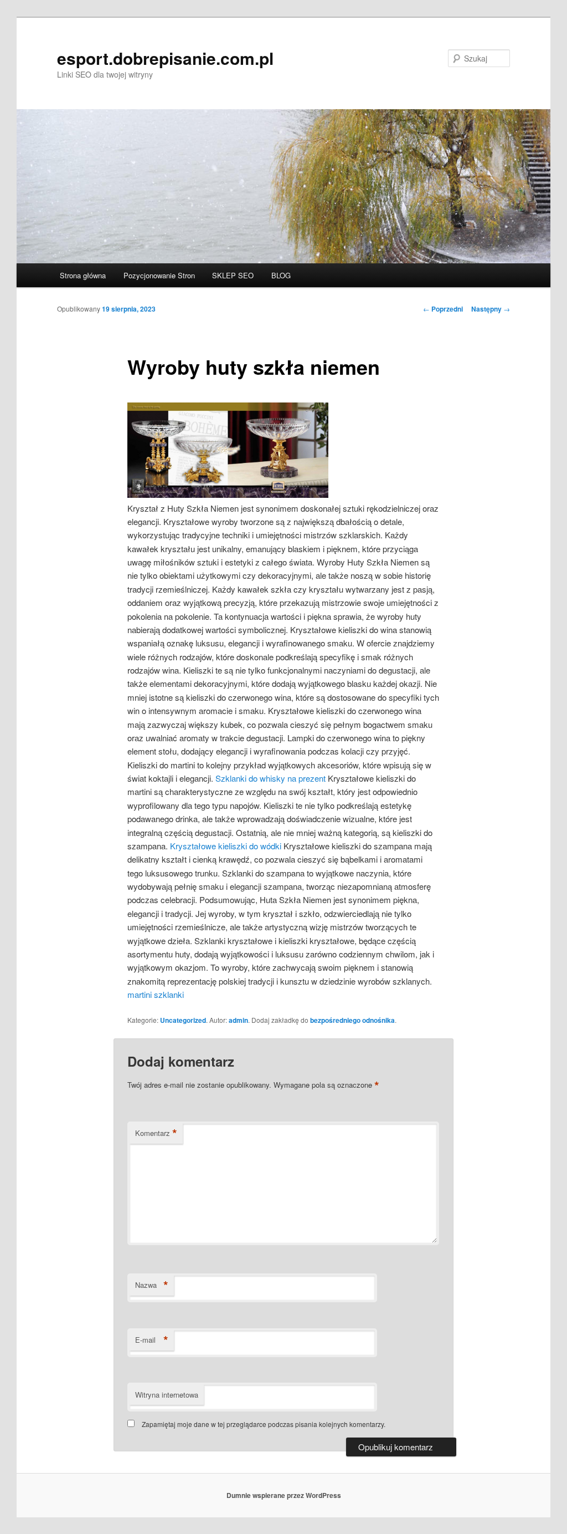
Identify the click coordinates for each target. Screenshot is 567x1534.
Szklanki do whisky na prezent (270, 778)
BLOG (281, 275)
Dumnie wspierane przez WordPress (283, 1495)
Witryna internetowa (166, 1394)
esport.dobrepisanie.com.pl (165, 58)
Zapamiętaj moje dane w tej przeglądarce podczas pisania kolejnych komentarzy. (263, 1424)
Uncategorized (183, 1020)
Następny (490, 309)
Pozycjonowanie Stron (159, 275)
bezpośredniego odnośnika (352, 1020)
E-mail (151, 1340)
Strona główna (83, 275)
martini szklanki (155, 994)
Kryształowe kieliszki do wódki (225, 846)
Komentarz (156, 1133)
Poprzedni (443, 309)
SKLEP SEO (233, 275)
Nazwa (151, 1285)
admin (238, 1020)
